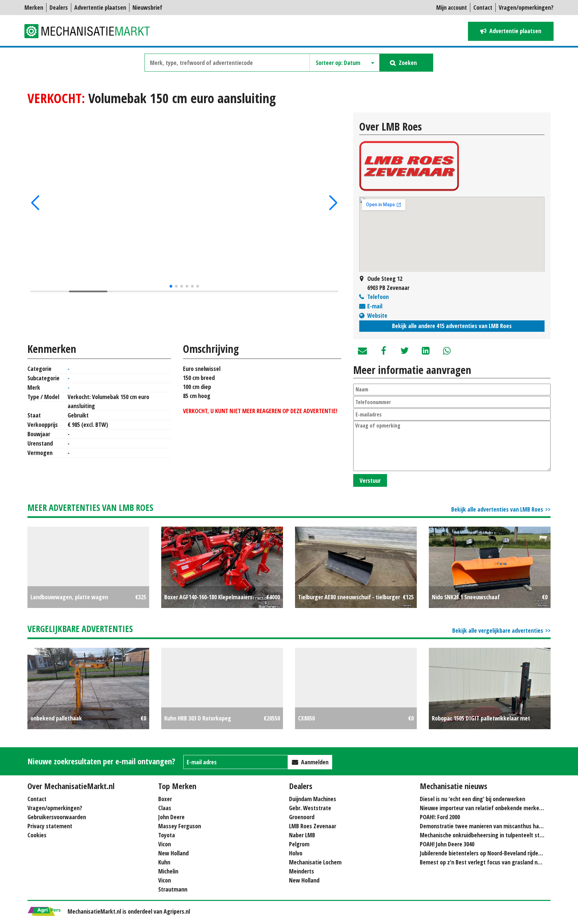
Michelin (168, 871)
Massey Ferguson (179, 826)
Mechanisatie (91, 31)
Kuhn (164, 862)
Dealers (59, 7)
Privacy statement (49, 826)
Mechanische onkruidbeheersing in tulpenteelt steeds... (487, 835)
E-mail (374, 306)
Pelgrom (299, 844)
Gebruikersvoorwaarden (56, 817)
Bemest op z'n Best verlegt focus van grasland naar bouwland (495, 862)
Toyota (166, 835)
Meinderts (301, 871)
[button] (35, 203)
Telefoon (378, 297)
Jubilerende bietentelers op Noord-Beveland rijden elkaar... (491, 853)
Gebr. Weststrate (310, 808)
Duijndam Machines (312, 799)
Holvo (295, 853)
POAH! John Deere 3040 (447, 844)
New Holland (173, 853)
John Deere (171, 817)
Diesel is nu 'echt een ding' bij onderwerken (472, 799)
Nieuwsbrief (147, 7)
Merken (33, 7)
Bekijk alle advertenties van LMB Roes (497, 509)
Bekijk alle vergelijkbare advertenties (497, 630)
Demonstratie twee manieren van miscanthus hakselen (487, 826)
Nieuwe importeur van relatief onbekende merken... (483, 808)
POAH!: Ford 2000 (440, 817)
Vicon (164, 844)
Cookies (36, 835)
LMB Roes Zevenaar (312, 826)
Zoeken (408, 63)
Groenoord (301, 817)
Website (377, 315)
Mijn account (451, 7)
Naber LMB (302, 835)
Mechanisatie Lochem (315, 862)
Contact (482, 7)
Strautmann (172, 889)
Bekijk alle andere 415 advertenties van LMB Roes (452, 326)
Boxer (165, 799)
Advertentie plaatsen (100, 7)
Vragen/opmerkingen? (526, 7)
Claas (164, 808)
